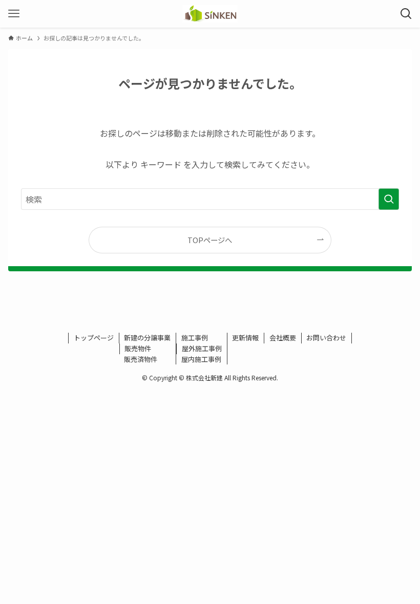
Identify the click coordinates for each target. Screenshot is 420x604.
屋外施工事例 (202, 348)
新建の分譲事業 (147, 337)
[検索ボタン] (406, 14)
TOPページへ (209, 239)
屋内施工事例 (201, 359)
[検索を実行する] (389, 199)
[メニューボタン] (14, 14)
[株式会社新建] (209, 14)
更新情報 (245, 337)
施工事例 (194, 337)
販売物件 (137, 348)
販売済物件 (140, 359)
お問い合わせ (326, 337)
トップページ (94, 337)
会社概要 (282, 337)
